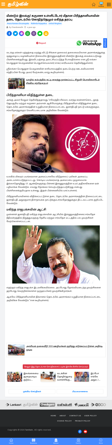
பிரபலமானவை (80, 391)
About (63, 416)
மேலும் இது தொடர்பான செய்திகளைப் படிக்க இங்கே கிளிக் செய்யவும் (56, 366)
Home (53, 416)
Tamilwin (29, 430)
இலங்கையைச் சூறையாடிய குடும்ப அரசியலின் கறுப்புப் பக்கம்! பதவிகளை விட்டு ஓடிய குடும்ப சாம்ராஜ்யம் (31, 377)
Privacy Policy (82, 421)
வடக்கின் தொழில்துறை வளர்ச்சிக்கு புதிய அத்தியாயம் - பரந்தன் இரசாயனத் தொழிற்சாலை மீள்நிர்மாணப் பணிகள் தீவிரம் (65, 377)
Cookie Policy (64, 421)
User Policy (90, 416)
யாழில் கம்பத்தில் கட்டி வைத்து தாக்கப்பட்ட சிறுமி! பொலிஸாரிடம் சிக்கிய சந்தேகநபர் (63, 81)
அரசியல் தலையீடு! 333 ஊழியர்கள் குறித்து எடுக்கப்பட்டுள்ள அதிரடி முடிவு (64, 348)
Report (42, 43)
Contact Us (75, 416)
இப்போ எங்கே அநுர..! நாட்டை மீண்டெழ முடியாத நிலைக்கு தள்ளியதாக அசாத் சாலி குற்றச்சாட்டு (97, 377)
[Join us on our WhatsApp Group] (89, 43)
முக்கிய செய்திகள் (32, 391)
